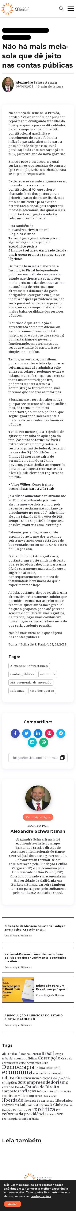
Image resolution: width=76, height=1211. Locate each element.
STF (60, 1114)
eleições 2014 (61, 1078)
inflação (28, 1091)
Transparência (28, 1118)
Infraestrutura (46, 1091)
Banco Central (31, 1053)
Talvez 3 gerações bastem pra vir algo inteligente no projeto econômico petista (34, 242)
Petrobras (20, 1110)
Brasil (48, 1053)
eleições (46, 1078)
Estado (20, 1087)
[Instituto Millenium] (16, 8)
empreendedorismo (47, 1082)
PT (58, 1110)
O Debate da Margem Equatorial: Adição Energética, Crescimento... (35, 927)
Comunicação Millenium (18, 935)
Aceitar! (12, 1204)
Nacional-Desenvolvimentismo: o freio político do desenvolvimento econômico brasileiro (35, 958)
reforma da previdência (24, 1114)
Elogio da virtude (21, 234)
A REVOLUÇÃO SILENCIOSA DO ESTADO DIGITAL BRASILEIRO (33, 1017)
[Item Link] (18, 989)
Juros (38, 1095)
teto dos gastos (42, 690)
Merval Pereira (38, 1105)
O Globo (57, 1105)
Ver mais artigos (38, 817)
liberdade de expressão (39, 1100)
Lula (23, 1105)
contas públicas (22, 674)
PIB (31, 1110)
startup (51, 1114)
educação (12, 1077)
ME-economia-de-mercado (31, 682)
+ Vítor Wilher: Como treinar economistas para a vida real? (31, 487)
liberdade (12, 1100)
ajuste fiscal (11, 1054)
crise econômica (30, 1063)
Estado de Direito (42, 1087)
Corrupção (49, 1057)
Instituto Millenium (18, 1096)
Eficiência (31, 1078)
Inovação (63, 1091)
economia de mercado (48, 1073)
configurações (41, 1196)
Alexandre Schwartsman (36, 82)
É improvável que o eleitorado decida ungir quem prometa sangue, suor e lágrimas (37, 255)
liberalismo (50, 1096)
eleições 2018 (14, 1082)
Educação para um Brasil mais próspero (52, 987)
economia (47, 674)
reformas (17, 690)
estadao (8, 1087)
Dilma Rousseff (47, 1068)
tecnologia (10, 1118)
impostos (10, 1091)
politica (44, 1109)
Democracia (18, 1067)
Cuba (45, 1063)
